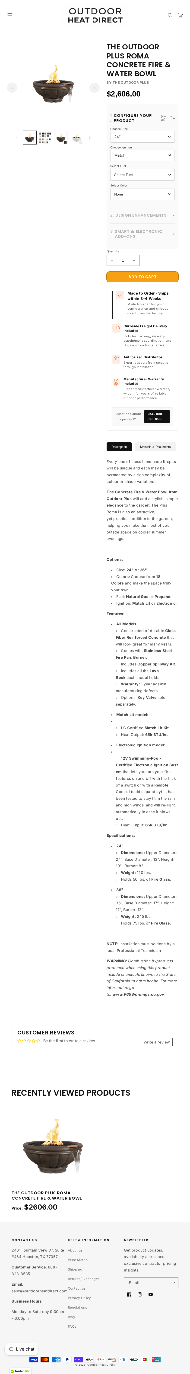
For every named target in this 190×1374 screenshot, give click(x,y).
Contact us (77, 1288)
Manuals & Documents (155, 447)
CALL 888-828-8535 (156, 416)
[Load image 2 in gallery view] (45, 137)
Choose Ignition (121, 147)
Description (119, 447)
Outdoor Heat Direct (101, 1364)
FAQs (72, 1326)
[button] (10, 15)
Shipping (75, 1269)
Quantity (113, 251)
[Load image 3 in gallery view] (61, 137)
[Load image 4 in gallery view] (76, 137)
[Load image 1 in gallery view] (29, 137)
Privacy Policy (79, 1298)
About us (75, 1250)
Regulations (77, 1307)
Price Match (78, 1260)
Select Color (119, 185)
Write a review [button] (157, 1042)
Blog (71, 1317)
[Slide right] (94, 88)
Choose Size (119, 129)
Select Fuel (118, 166)
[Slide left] (12, 88)
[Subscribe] (173, 1282)
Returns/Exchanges (84, 1279)
